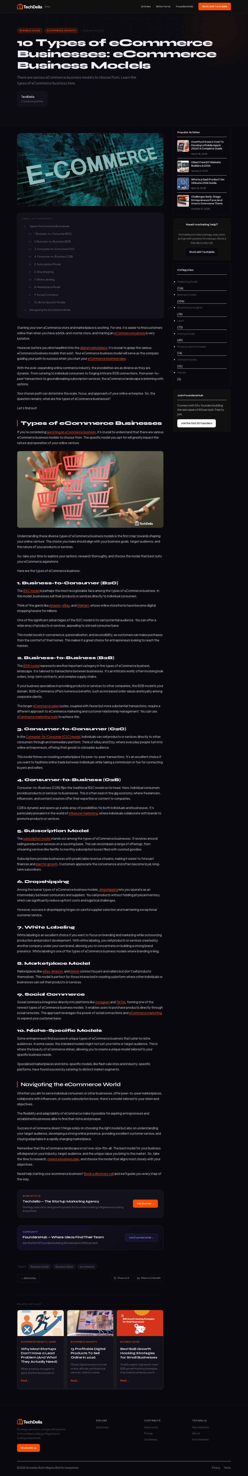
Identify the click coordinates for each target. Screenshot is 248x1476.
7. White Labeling (44, 279)
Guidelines (150, 1439)
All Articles (102, 1427)
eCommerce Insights (61, 30)
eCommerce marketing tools (37, 717)
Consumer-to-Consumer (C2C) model (53, 737)
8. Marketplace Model (47, 287)
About (196, 1433)
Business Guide (30, 30)
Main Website (200, 1427)
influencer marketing (83, 813)
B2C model (31, 591)
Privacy (216, 1467)
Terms (227, 1467)
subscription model (36, 838)
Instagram (102, 1002)
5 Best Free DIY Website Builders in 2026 (206, 164)
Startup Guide (186, 333)
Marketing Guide (187, 281)
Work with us (28, 1447)
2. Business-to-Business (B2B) (52, 241)
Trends (181, 372)
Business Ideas (64, 1266)
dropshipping (108, 889)
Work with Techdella (214, 6)
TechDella (27, 96)
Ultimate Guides (187, 359)
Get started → (145, 1203)
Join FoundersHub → (141, 1237)
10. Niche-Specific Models (50, 302)
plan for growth (47, 864)
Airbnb (74, 971)
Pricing (148, 1433)
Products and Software (191, 346)
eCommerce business (129, 333)
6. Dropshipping (44, 271)
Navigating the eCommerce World (50, 309)
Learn (52, 1342)
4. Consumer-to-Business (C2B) (53, 256)
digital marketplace (93, 348)
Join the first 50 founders (196, 423)
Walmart (83, 605)
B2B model (31, 666)
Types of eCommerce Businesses (50, 226)
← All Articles (28, 1278)
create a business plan (63, 1159)
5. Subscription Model (47, 264)
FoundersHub (184, 6)
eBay (66, 605)
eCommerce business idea (107, 358)
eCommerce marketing (145, 1013)
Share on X (123, 1278)
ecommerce (87, 1266)
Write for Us (163, 6)
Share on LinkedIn (151, 1278)
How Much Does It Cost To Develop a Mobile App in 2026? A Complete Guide (207, 145)
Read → (25, 1380)
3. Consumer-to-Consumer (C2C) (54, 249)
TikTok (121, 1002)
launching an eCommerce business (71, 432)
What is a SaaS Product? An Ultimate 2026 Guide (207, 181)
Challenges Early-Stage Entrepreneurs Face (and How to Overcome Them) (206, 200)
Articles (146, 6)
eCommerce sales (46, 706)
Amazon (55, 605)
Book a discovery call (99, 1174)
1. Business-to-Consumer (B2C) (53, 233)
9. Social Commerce (46, 294)
